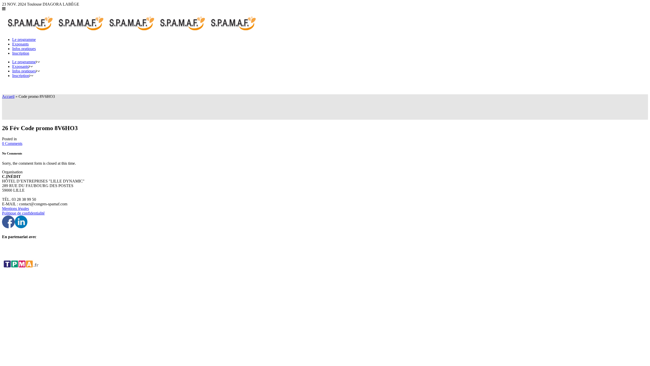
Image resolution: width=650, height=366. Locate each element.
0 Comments (12, 143)
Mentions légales (15, 208)
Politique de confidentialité (23, 213)
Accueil (8, 96)
